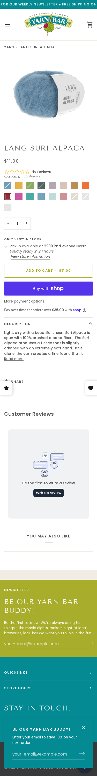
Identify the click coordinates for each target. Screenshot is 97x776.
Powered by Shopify (60, 767)
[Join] (80, 753)
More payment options (24, 301)
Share (17, 381)
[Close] (86, 725)
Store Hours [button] (18, 688)
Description (17, 323)
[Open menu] (12, 24)
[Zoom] (16, 126)
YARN (9, 47)
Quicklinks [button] (16, 672)
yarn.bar (17, 767)
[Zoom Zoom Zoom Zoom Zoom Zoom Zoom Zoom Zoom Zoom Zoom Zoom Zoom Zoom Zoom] (48, 95)
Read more (14, 358)
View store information (30, 256)
